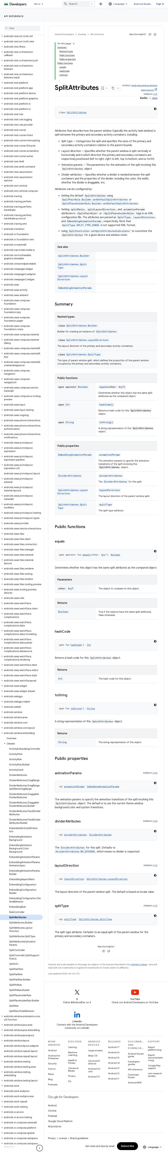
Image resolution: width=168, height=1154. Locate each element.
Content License (139, 964)
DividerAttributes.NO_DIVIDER (75, 851)
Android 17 (113, 1047)
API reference (14, 16)
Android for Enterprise (54, 1057)
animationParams (109, 454)
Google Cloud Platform (60, 1121)
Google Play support (154, 1067)
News (51, 1074)
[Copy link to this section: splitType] (72, 906)
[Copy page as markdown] (113, 88)
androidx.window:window (144, 85)
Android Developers (64, 34)
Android (52, 1050)
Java (154, 98)
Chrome (52, 1110)
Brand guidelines (79, 1138)
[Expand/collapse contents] (74, 44)
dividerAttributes (110, 475)
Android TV (94, 1076)
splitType (105, 504)
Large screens (95, 1050)
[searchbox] (22, 28)
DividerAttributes (69, 475)
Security (52, 1063)
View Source (147, 90)
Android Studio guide (136, 1055)
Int (67, 404)
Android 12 (113, 1073)
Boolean (83, 386)
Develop (82, 34)
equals (103, 386)
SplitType (124, 217)
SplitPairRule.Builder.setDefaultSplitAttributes (95, 199)
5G (69, 1081)
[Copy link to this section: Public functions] (88, 527)
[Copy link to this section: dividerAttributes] (84, 822)
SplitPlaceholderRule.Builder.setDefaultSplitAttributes (100, 203)
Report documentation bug (155, 1058)
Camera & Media (73, 1069)
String (69, 422)
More (37, 3)
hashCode (105, 404)
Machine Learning (72, 1053)
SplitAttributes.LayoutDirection (87, 340)
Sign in (160, 3)
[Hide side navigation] (39, 1148)
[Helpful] (149, 34)
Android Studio (142, 3)
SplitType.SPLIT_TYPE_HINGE (80, 225)
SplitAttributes (76, 112)
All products (54, 1126)
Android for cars (94, 1070)
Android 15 (113, 1057)
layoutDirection (109, 490)
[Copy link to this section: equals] (68, 542)
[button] (21, 36)
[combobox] (78, 4)
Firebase (52, 1116)
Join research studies (155, 1074)
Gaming (72, 1047)
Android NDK (135, 1082)
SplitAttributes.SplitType (83, 354)
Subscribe (127, 1146)
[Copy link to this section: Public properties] (91, 759)
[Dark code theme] (155, 109)
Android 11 (113, 1078)
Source (51, 1068)
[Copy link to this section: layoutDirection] (82, 866)
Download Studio (133, 1076)
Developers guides (134, 1063)
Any (120, 386)
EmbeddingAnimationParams (84, 221)
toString (104, 422)
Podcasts (52, 1084)
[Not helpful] (154, 34)
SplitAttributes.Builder (73, 255)
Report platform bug (154, 1048)
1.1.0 (155, 94)
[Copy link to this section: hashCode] (73, 632)
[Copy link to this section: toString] (70, 695)
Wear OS (92, 1055)
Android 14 (114, 1062)
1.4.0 (155, 772)
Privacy (71, 1076)
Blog (50, 1079)
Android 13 (113, 1068)
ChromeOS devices (94, 1062)
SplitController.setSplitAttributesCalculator (99, 231)
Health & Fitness (72, 1061)
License (63, 1138)
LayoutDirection (144, 217)
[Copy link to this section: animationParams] (85, 773)
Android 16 (114, 1052)
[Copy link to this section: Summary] (76, 304)
